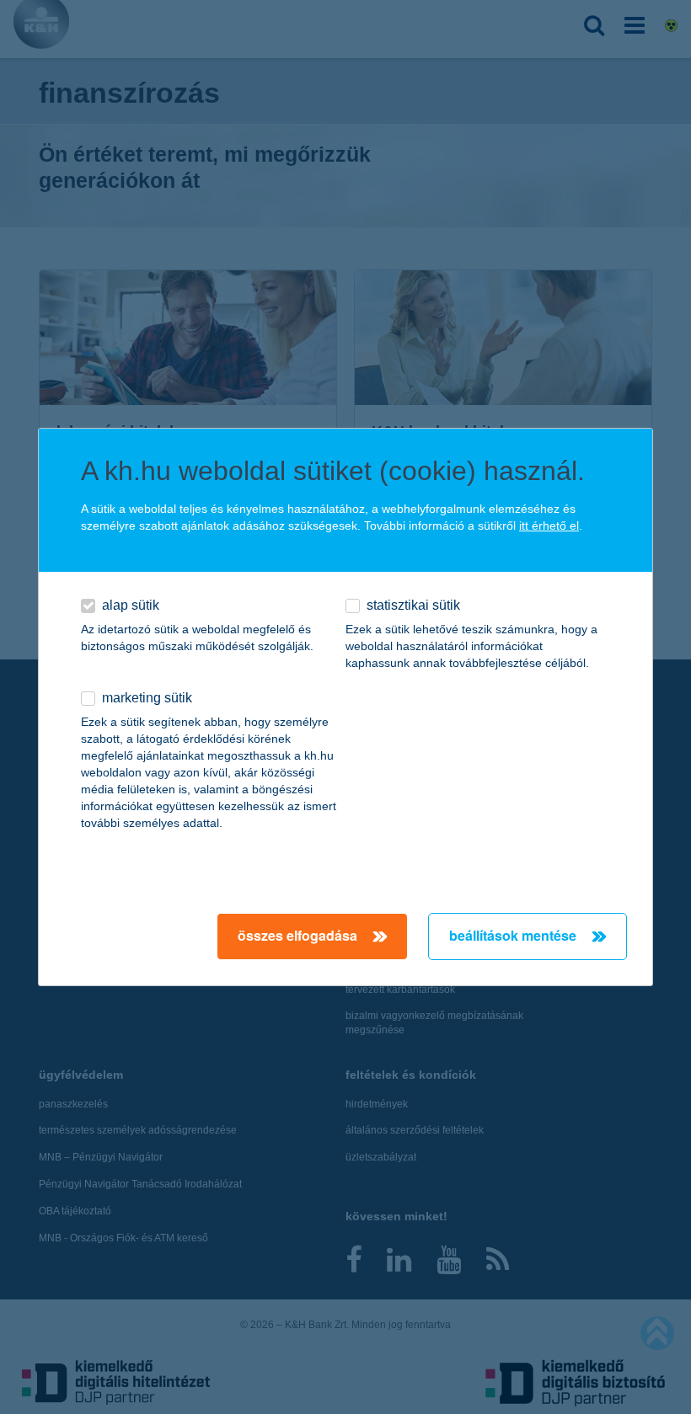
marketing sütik (147, 698)
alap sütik (130, 605)
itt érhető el (549, 525)
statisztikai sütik (413, 605)
